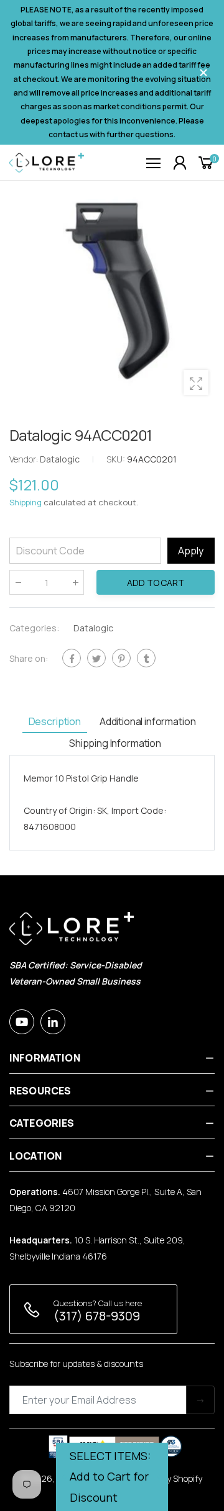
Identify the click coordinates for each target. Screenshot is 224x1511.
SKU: (116, 459)
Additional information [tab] (147, 721)
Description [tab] (55, 721)
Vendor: (24, 459)
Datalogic (93, 628)
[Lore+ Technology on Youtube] (21, 1021)
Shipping (25, 502)
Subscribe (200, 1400)
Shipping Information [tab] (115, 743)
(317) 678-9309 (97, 1315)
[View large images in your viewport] (196, 382)
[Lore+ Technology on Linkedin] (52, 1021)
